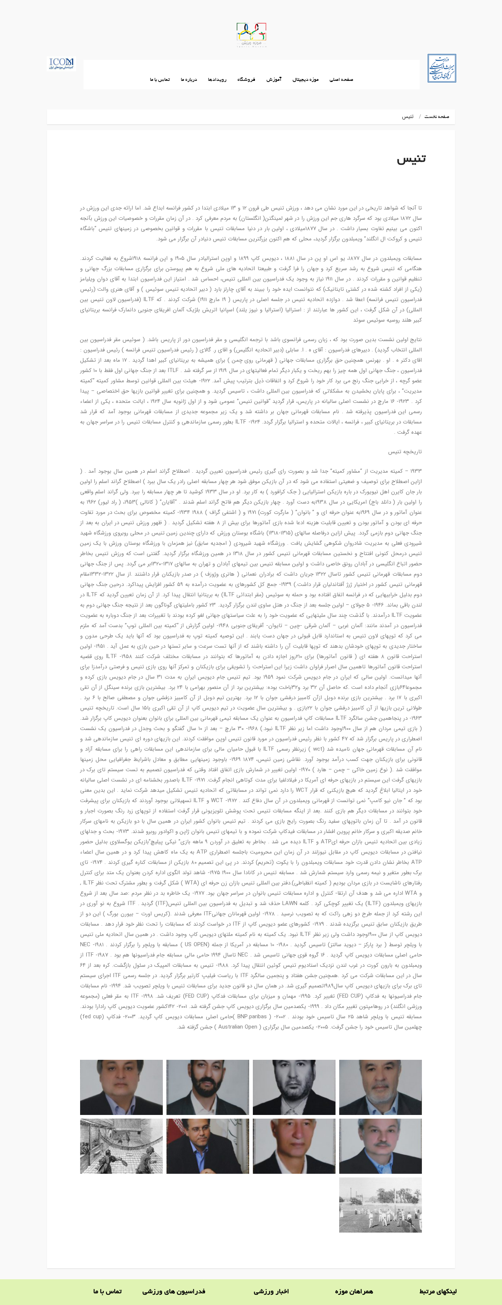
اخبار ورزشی (271, 1292)
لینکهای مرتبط (438, 1292)
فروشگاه (246, 80)
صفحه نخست (436, 117)
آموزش (274, 80)
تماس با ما (160, 80)
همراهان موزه (354, 1292)
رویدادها (217, 80)
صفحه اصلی (341, 80)
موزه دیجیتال (306, 80)
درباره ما (189, 80)
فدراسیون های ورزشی (174, 1292)
